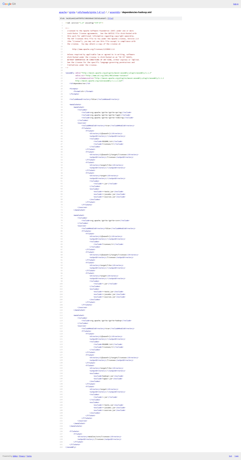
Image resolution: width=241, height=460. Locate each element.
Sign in (235, 4)
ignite (72, 12)
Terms (29, 456)
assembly (115, 12)
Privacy (22, 456)
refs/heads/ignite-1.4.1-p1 (91, 12)
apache (63, 12)
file (110, 18)
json (236, 456)
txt (230, 456)
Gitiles (15, 456)
